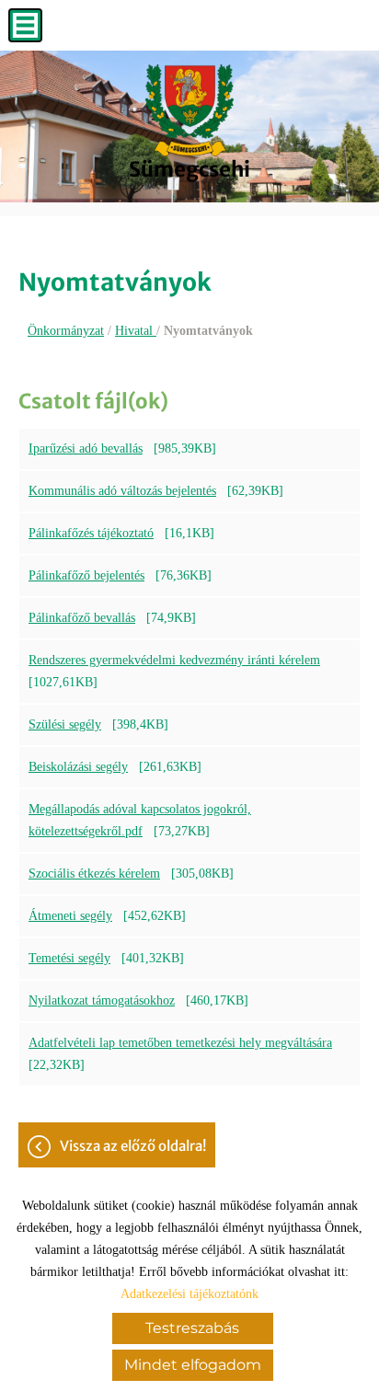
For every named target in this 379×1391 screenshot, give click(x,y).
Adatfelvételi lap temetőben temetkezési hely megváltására (180, 1043)
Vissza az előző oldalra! (133, 1146)
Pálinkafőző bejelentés (86, 575)
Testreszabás (192, 1328)
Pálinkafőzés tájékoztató (91, 533)
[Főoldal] (189, 110)
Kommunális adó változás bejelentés (122, 491)
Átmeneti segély (70, 916)
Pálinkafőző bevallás (82, 618)
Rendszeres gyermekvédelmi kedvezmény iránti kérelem (174, 660)
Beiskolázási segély (78, 767)
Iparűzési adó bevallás (86, 448)
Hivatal (135, 331)
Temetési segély (69, 958)
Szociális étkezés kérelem (94, 873)
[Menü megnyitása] (25, 25)
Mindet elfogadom (192, 1365)
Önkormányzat (66, 331)
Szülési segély (65, 724)
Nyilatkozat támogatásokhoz (102, 1000)
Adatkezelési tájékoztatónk (189, 1294)
